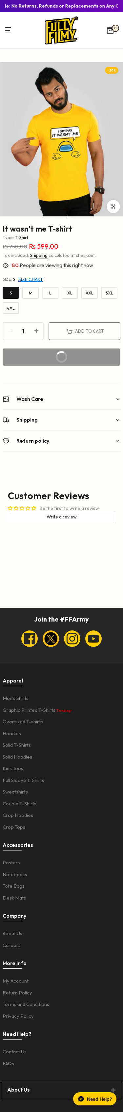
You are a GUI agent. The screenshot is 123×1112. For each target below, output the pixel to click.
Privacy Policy (18, 1016)
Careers (12, 945)
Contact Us (15, 1051)
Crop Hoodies (18, 815)
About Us (12, 933)
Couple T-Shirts (19, 803)
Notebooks (15, 874)
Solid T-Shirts (17, 745)
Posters (11, 862)
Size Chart (30, 279)
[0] (110, 30)
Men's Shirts (16, 698)
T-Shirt (21, 237)
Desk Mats (14, 898)
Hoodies (12, 733)
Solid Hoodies (17, 757)
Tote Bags (14, 886)
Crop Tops (14, 827)
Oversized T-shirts (23, 721)
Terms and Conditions (26, 1004)
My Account (16, 981)
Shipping (39, 255)
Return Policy (17, 992)
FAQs (8, 1063)
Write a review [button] (62, 517)
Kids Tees (13, 768)
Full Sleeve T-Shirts (23, 780)
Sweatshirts (15, 792)
